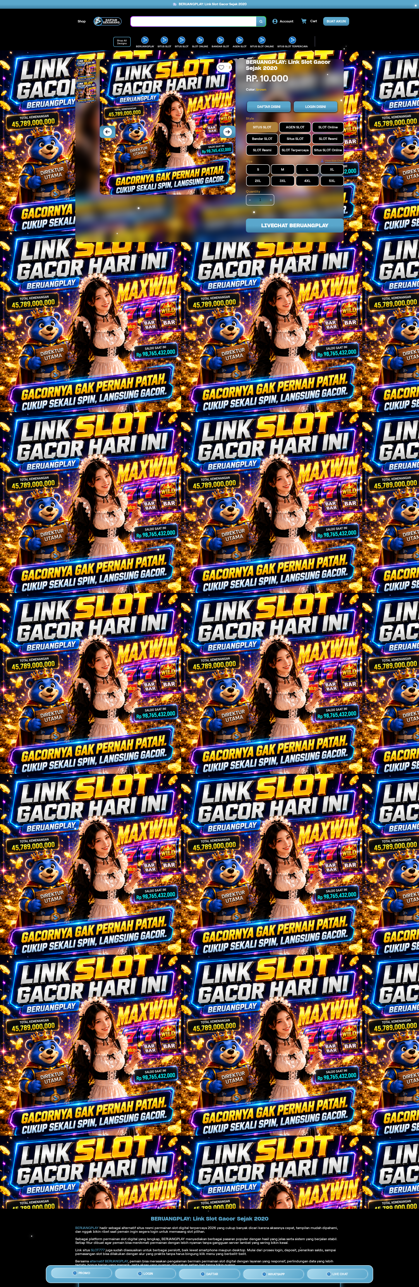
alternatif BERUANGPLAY (109, 1261)
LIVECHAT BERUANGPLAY (294, 225)
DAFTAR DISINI (268, 107)
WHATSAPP (276, 1272)
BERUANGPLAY (87, 1228)
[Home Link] (108, 21)
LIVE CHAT (340, 1273)
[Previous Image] (107, 132)
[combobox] (193, 21)
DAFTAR (212, 1272)
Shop (82, 21)
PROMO (84, 1273)
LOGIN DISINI (315, 107)
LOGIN (148, 1272)
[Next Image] (227, 132)
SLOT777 (98, 1250)
